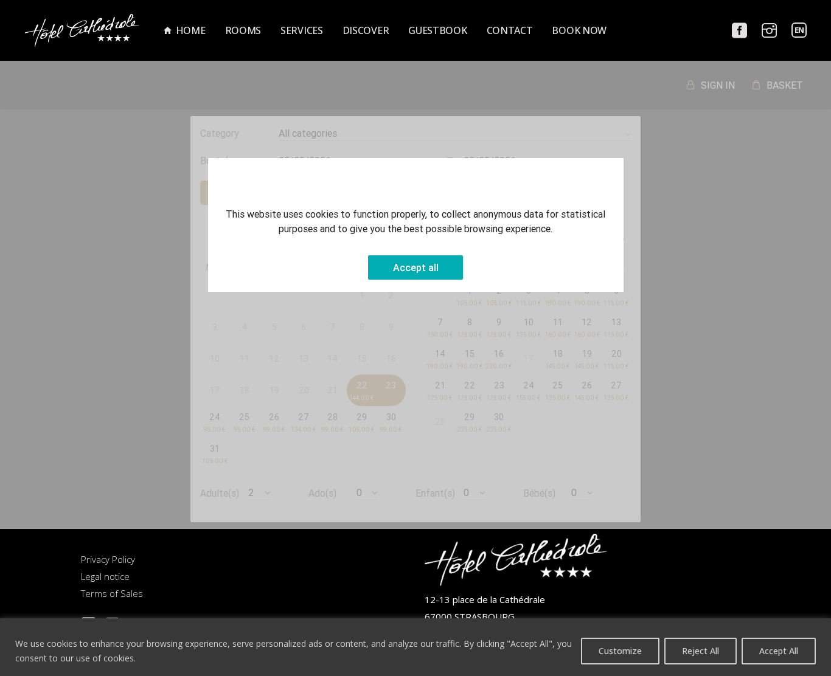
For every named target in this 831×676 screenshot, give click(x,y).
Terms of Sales (112, 593)
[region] (415, 647)
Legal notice (105, 576)
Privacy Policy (108, 559)
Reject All (700, 651)
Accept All (778, 651)
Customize (620, 651)
